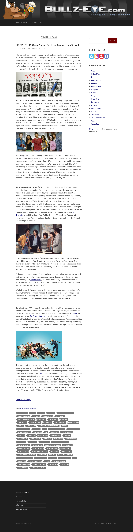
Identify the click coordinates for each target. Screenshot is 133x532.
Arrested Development (65, 413)
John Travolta (36, 438)
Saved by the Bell (40, 458)
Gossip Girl (54, 432)
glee (46, 432)
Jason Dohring (55, 435)
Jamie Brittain (43, 435)
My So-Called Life (23, 451)
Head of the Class (67, 432)
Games (93, 93)
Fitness (94, 83)
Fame (44, 429)
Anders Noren (107, 523)
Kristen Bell (33, 442)
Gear (93, 96)
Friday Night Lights (24, 432)
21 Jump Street (22, 413)
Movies (94, 105)
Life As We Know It (23, 445)
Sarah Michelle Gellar (25, 458)
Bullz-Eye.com (21, 23)
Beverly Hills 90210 (24, 416)
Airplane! (41, 413)
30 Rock (32, 413)
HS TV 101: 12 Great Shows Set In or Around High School (47, 45)
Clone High (63, 419)
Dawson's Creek (73, 422)
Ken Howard (22, 442)
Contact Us (20, 497)
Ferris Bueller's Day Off (57, 429)
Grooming (95, 99)
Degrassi (20, 426)
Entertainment (24, 408)
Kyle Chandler (44, 442)
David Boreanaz (60, 422)
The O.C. (47, 461)
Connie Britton (35, 422)
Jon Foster (47, 438)
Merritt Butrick (38, 448)
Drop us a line (94, 129)
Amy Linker (51, 413)
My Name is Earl (65, 448)
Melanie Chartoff (24, 448)
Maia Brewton (37, 445)
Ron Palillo (42, 455)
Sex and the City (64, 458)
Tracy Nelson (53, 464)
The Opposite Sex (98, 118)
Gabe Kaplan (38, 432)
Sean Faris (53, 458)
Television (33, 408)
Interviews (95, 102)
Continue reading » (23, 399)
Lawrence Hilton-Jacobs (60, 442)
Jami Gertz (31, 435)
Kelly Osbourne (71, 438)
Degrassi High (31, 426)
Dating (93, 77)
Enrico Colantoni (24, 429)
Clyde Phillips (22, 422)
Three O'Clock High (39, 464)
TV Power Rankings (38, 316)
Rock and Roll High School (26, 455)
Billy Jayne (36, 416)
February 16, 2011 (23, 49)
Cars (93, 71)
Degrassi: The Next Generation (49, 426)
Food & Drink (96, 86)
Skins (75, 458)
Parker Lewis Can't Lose (39, 451)
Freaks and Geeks (73, 429)
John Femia (67, 435)
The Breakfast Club (35, 461)
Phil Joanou (54, 451)
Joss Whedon (58, 438)
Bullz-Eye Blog (36, 23)
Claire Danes (53, 419)
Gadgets (94, 89)
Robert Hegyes (66, 451)
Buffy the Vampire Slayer (26, 419)
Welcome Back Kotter (38, 467)
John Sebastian (23, 438)
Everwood (36, 429)
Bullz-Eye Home (22, 509)
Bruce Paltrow (48, 416)
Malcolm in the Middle (52, 445)
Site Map (19, 505)
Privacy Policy (21, 501)
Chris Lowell (41, 419)
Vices (93, 121)
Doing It (64, 426)
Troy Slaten (65, 464)
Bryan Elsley (60, 416)
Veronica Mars (23, 467)
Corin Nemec (47, 422)
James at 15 (21, 435)
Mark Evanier (35, 280)
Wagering (95, 124)
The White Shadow (59, 461)
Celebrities (95, 74)
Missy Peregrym (52, 448)
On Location (96, 108)
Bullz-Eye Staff (38, 49)
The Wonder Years (24, 464)
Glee (75, 313)
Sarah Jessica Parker (65, 455)
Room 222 (52, 455)
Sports (93, 111)
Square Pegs (22, 461)
